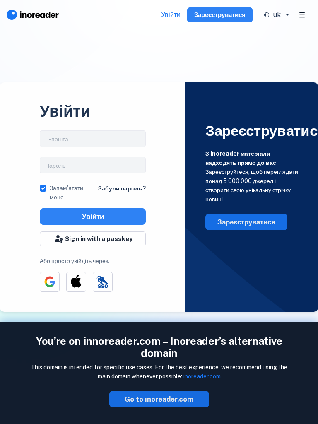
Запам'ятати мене (66, 192)
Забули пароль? (122, 188)
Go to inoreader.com (159, 399)
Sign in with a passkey (98, 238)
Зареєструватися (220, 14)
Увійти (171, 15)
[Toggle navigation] (302, 15)
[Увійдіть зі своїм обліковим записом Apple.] (76, 282)
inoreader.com (202, 376)
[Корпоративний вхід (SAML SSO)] (103, 282)
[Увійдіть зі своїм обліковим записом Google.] (50, 282)
